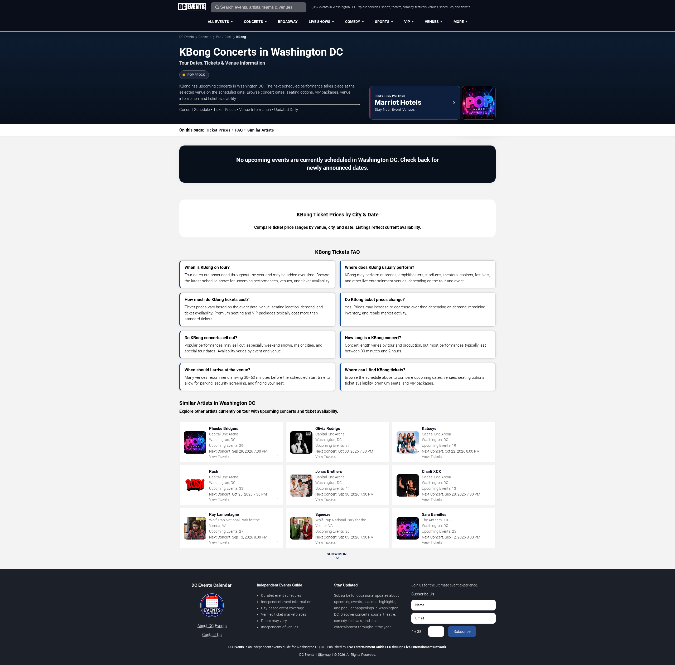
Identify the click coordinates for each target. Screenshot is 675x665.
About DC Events (212, 625)
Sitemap (324, 655)
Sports (382, 22)
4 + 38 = (417, 631)
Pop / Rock (224, 37)
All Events (218, 22)
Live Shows (319, 22)
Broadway (288, 22)
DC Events (186, 37)
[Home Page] (192, 7)
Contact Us (212, 634)
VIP (407, 22)
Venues (432, 22)
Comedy (352, 22)
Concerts (253, 22)
